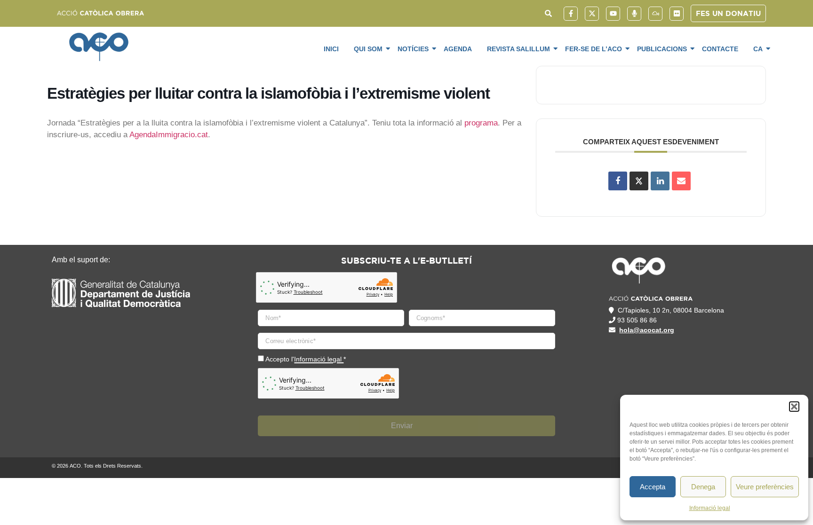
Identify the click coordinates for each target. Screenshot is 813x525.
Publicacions (662, 49)
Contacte (720, 49)
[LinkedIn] (660, 181)
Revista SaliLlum (518, 49)
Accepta (652, 487)
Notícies (413, 49)
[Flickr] (677, 14)
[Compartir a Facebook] (617, 181)
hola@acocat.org (646, 330)
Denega (703, 487)
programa (481, 122)
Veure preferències (765, 487)
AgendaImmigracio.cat (168, 134)
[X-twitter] (592, 14)
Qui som (368, 49)
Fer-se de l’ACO (593, 49)
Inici (331, 49)
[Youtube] (613, 14)
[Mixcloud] (655, 14)
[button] (794, 406)
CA (758, 49)
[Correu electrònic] (681, 181)
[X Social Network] (639, 181)
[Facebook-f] (571, 14)
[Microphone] (634, 14)
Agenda (458, 49)
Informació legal (709, 508)
